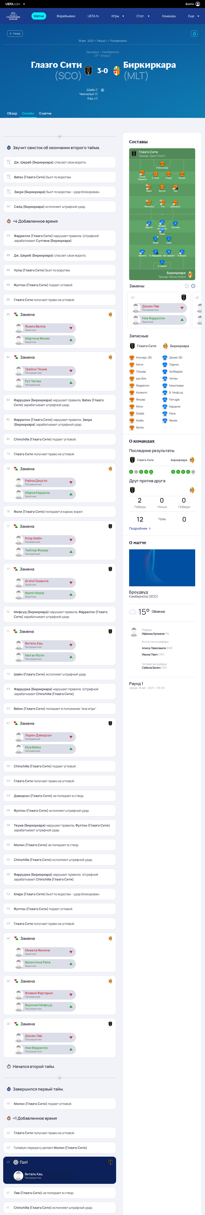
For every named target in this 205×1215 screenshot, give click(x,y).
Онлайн (28, 113)
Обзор (12, 113)
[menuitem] (40, 16)
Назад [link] (16, 33)
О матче (45, 113)
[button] (118, 16)
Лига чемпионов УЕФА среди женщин (13, 16)
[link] (38, 16)
